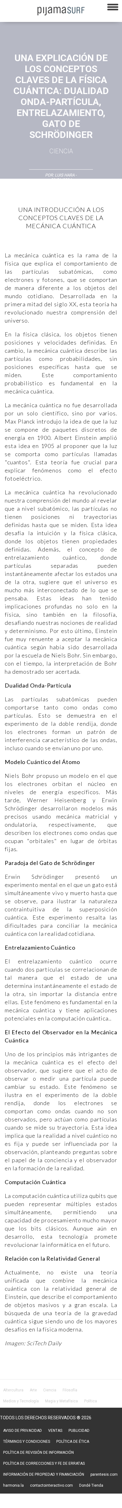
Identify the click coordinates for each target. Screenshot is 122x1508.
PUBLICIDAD (79, 1430)
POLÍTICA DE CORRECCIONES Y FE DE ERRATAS (44, 1463)
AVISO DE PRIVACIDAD (22, 1430)
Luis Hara (64, 175)
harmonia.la (13, 1485)
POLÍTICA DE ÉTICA (72, 1441)
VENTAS (55, 1430)
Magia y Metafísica (61, 1401)
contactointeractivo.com (51, 1485)
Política (90, 1401)
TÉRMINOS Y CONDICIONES (26, 1441)
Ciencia (61, 151)
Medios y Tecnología (21, 1401)
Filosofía (70, 1390)
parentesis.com (104, 1474)
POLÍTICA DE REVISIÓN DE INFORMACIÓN (38, 1452)
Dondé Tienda (91, 1485)
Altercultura (13, 1390)
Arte (33, 1390)
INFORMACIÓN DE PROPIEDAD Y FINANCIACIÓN (43, 1474)
